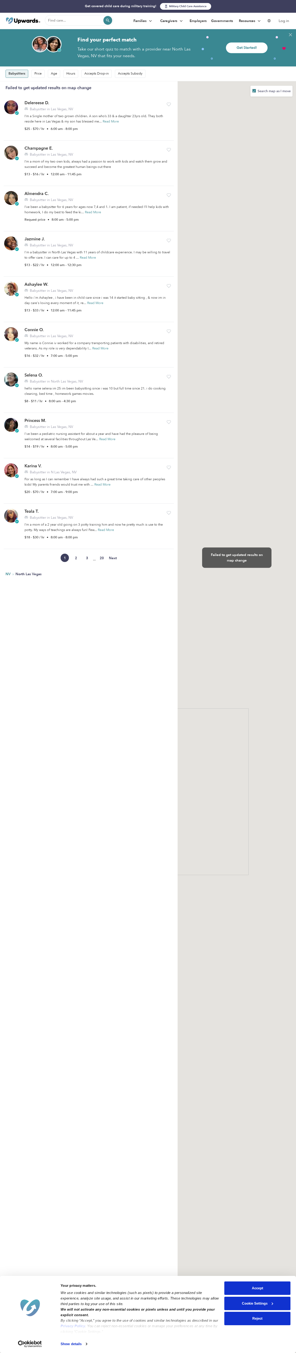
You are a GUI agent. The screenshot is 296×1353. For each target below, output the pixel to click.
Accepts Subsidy (130, 73)
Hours (70, 73)
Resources (247, 21)
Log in (284, 20)
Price (38, 73)
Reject (257, 1318)
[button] (169, 104)
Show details (71, 1344)
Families (140, 21)
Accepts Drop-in (96, 73)
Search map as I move (274, 91)
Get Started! (247, 47)
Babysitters (17, 73)
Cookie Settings (255, 1303)
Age (54, 73)
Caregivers (169, 21)
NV (9, 574)
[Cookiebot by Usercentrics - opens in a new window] (30, 1343)
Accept (257, 1288)
